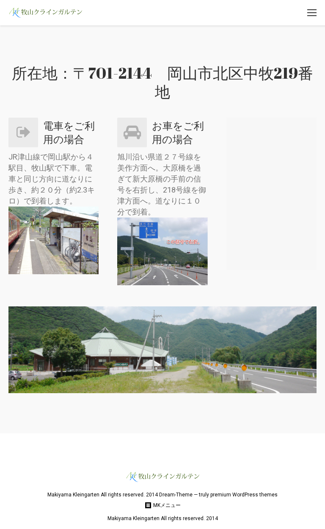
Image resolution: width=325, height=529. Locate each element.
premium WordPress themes (244, 495)
